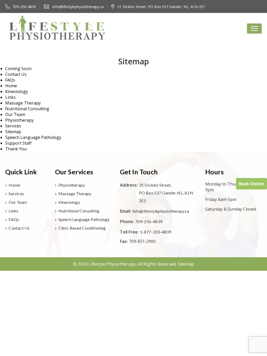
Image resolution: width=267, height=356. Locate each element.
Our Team (15, 114)
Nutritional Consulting (27, 109)
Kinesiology (16, 91)
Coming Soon (18, 68)
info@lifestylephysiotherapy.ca (160, 210)
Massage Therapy (23, 103)
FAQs (10, 80)
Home (11, 86)
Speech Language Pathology (33, 137)
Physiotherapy (19, 120)
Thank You (16, 149)
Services (13, 126)
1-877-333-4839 (155, 231)
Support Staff (18, 143)
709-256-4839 (148, 221)
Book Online (251, 184)
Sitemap (13, 131)
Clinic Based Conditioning (82, 227)
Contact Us (16, 74)
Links (10, 97)
